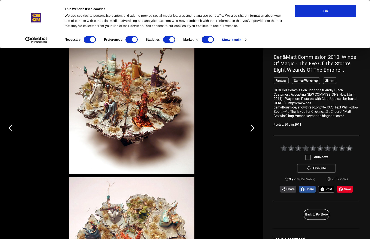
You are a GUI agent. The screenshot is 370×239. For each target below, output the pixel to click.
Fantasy (281, 80)
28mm (329, 80)
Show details (231, 40)
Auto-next (321, 157)
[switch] (131, 39)
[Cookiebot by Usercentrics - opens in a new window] (36, 40)
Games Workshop (306, 80)
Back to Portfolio (316, 214)
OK (325, 11)
